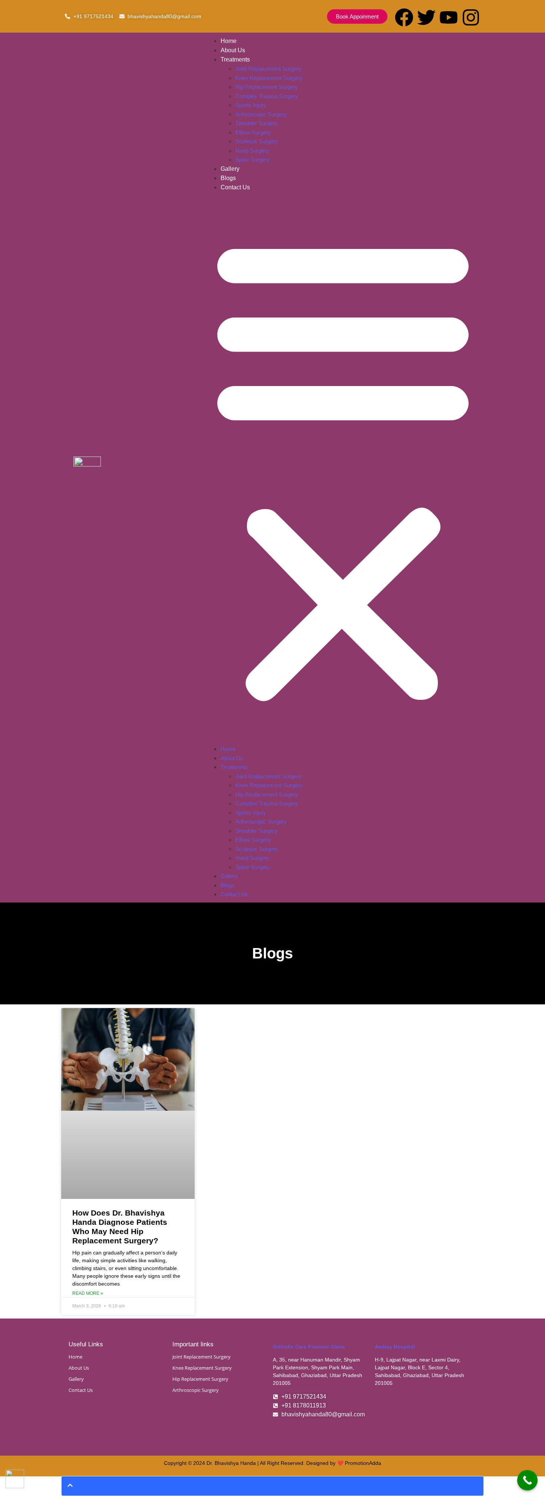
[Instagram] (471, 17)
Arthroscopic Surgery (261, 114)
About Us (233, 50)
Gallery (230, 169)
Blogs (228, 178)
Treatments (235, 59)
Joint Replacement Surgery (268, 69)
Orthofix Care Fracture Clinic (309, 1347)
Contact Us (235, 187)
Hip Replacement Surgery (266, 87)
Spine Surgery (252, 159)
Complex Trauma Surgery (266, 96)
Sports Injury (250, 105)
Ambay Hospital (395, 1347)
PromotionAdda (363, 1463)
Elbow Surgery (253, 132)
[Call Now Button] (527, 1480)
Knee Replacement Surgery (269, 78)
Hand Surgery (252, 150)
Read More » (87, 1293)
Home (229, 41)
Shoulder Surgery (256, 123)
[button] (343, 468)
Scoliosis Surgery (256, 141)
